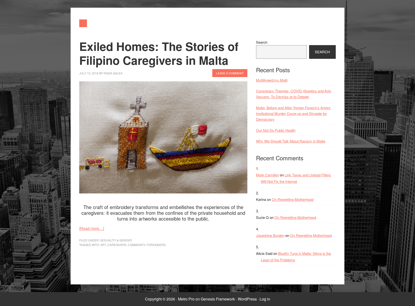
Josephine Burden (270, 235)
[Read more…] (91, 228)
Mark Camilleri (267, 174)
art (103, 245)
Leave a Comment (230, 73)
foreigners (156, 245)
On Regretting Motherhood (292, 199)
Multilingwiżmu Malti (271, 80)
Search (261, 42)
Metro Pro (186, 299)
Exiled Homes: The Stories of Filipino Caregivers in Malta (158, 53)
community (136, 245)
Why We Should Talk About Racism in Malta (290, 141)
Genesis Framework (218, 299)
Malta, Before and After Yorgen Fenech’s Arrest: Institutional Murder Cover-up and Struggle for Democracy (293, 113)
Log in (265, 299)
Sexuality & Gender (116, 240)
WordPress (247, 299)
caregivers (116, 245)
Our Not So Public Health (275, 130)
